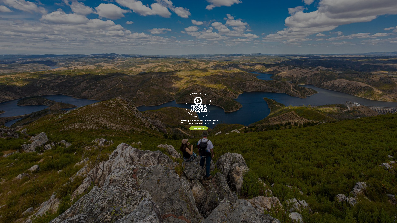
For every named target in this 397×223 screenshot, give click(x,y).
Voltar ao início (198, 128)
